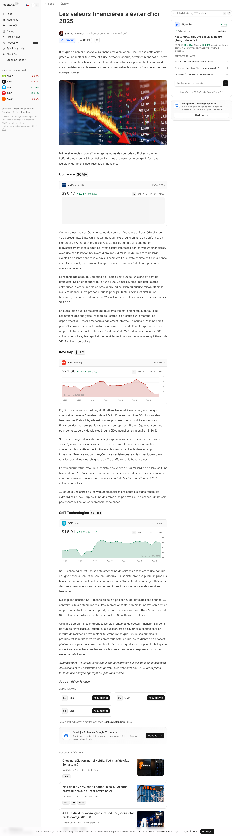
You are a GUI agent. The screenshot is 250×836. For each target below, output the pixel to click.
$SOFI (96, 513)
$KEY (79, 352)
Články (64, 3)
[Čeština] (27, 5)
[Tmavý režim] (35, 5)
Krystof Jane (68, 822)
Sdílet (86, 40)
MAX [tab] (161, 194)
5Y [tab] (155, 194)
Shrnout (69, 40)
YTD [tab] (145, 194)
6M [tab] (139, 194)
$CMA (82, 174)
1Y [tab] (151, 194)
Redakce (25, 112)
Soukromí (6, 108)
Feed (51, 3)
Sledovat (102, 697)
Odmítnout (190, 831)
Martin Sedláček (70, 770)
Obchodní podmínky (24, 108)
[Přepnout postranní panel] (40, 418)
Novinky (6, 112)
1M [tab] (134, 194)
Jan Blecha (67, 796)
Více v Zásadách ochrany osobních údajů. (158, 831)
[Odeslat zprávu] (226, 83)
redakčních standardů (114, 722)
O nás (15, 112)
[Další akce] (101, 770)
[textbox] (198, 83)
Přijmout (207, 831)
